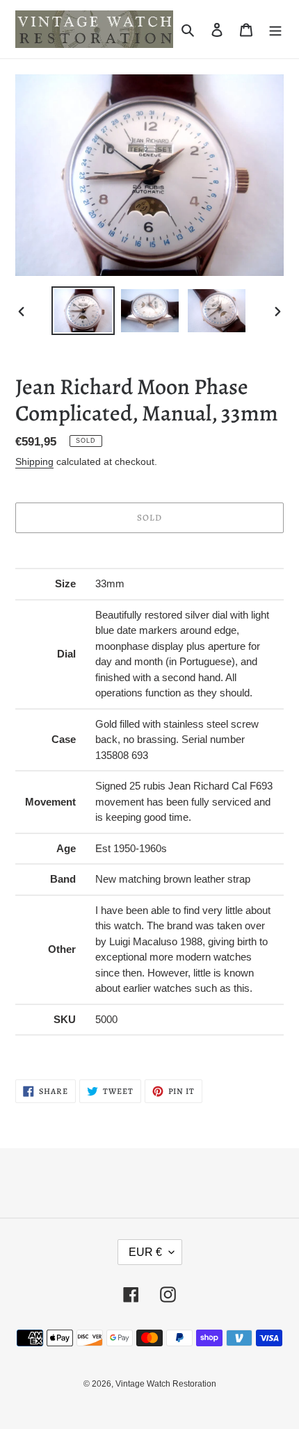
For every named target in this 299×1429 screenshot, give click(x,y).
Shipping (34, 461)
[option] (83, 310)
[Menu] (275, 29)
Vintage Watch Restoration (165, 1384)
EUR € (145, 1252)
